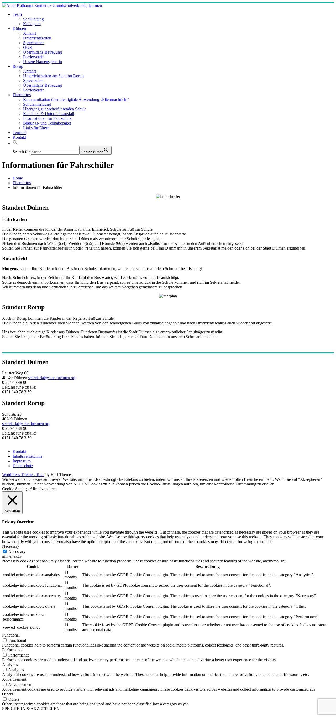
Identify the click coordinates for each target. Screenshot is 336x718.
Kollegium (32, 24)
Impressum (22, 461)
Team (17, 14)
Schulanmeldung (37, 104)
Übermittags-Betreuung (42, 52)
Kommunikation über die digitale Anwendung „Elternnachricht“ (76, 99)
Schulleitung (33, 19)
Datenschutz (23, 465)
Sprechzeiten (33, 42)
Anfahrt (29, 33)
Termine (19, 132)
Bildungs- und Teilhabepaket (47, 123)
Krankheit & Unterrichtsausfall (48, 113)
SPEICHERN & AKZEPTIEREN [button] (31, 708)
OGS (27, 47)
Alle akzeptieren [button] (43, 489)
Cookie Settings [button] (15, 489)
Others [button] (7, 694)
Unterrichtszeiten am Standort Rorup (53, 76)
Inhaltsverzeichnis (27, 456)
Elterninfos (22, 94)
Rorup (18, 66)
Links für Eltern (36, 128)
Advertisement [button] (14, 679)
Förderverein (33, 57)
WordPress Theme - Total (23, 474)
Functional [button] (11, 635)
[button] (15, 143)
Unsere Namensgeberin (42, 61)
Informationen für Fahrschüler (48, 118)
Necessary (16, 551)
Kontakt (19, 137)
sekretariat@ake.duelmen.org (52, 377)
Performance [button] (12, 650)
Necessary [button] (10, 546)
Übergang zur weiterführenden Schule (54, 109)
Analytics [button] (10, 664)
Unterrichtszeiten (37, 38)
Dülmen (19, 28)
